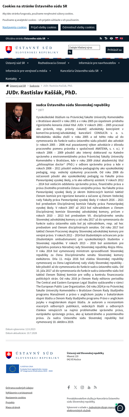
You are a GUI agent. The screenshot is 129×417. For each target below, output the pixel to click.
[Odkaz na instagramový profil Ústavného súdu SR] (81, 386)
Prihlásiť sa (115, 50)
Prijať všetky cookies (43, 27)
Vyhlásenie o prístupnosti (19, 392)
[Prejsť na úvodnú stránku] (33, 50)
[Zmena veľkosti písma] (105, 38)
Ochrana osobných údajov (19, 387)
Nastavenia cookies (15, 27)
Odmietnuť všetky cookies (78, 27)
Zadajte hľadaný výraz (80, 47)
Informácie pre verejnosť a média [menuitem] (27, 71)
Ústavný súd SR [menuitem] (15, 63)
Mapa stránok (13, 407)
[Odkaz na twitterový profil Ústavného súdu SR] (74, 386)
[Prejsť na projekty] (30, 368)
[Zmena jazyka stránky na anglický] (121, 38)
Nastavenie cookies (16, 397)
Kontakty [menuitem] (11, 79)
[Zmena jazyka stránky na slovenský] (116, 38)
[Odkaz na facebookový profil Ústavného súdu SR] (69, 386)
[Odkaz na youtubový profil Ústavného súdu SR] (89, 386)
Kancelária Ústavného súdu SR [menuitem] (79, 71)
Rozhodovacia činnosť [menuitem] (52, 63)
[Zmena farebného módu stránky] (111, 38)
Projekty (10, 402)
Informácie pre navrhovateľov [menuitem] (98, 63)
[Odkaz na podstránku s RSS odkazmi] (101, 38)
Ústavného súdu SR (35, 38)
